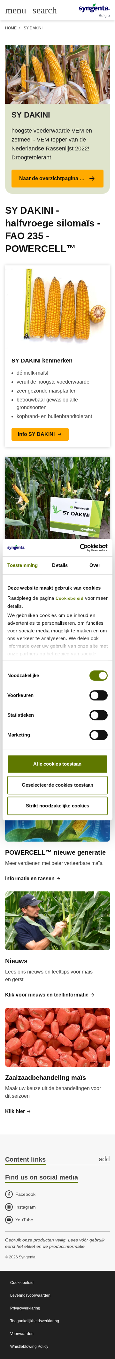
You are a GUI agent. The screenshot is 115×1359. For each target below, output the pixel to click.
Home (11, 28)
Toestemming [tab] (22, 565)
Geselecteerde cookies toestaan (58, 785)
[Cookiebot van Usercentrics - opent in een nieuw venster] (81, 548)
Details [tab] (60, 565)
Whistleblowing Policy (29, 1346)
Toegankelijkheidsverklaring (34, 1321)
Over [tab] (94, 565)
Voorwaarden (22, 1334)
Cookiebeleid (69, 598)
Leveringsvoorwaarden (30, 1295)
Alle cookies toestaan (57, 764)
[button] (57, 178)
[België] (94, 8)
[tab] (57, 1160)
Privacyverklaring (25, 1308)
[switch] (98, 695)
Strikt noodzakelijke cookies (57, 805)
